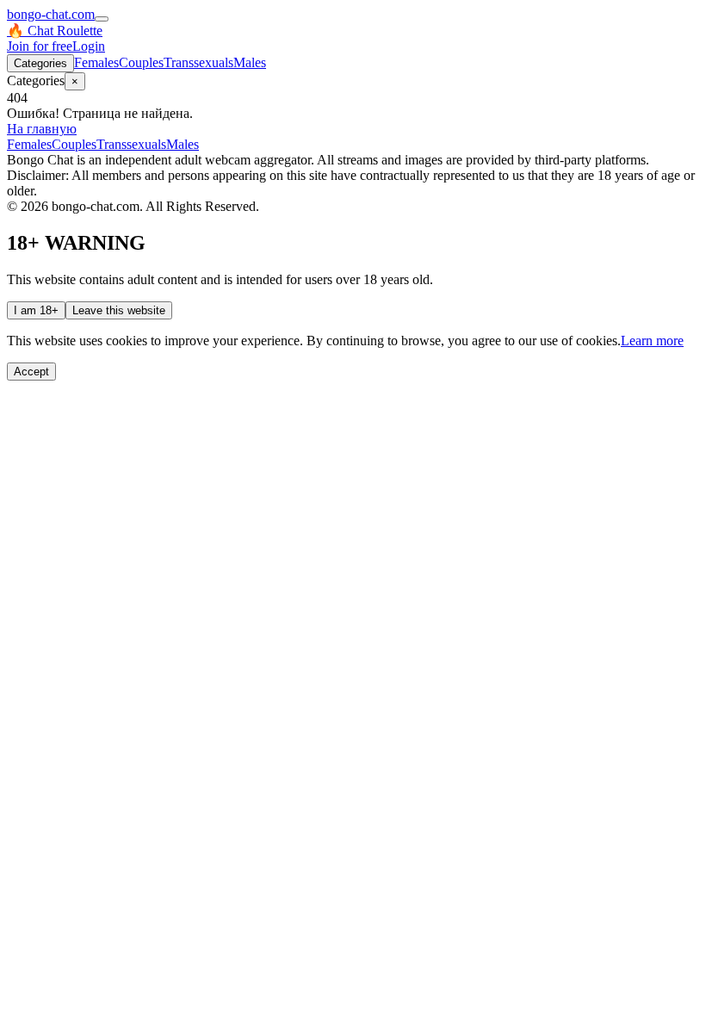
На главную (42, 128)
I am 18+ (36, 310)
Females (96, 62)
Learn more (652, 340)
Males (249, 62)
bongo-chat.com (51, 14)
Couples (141, 62)
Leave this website (118, 310)
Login (88, 46)
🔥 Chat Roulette (54, 30)
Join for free (39, 46)
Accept (31, 371)
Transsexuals (198, 62)
